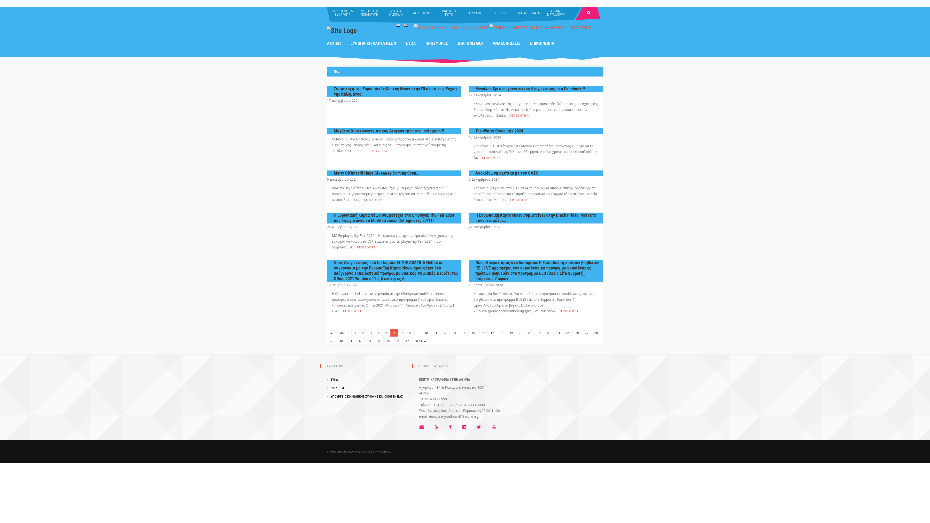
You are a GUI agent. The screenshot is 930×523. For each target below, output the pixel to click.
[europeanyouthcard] (342, 30)
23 (548, 333)
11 (435, 333)
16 (482, 333)
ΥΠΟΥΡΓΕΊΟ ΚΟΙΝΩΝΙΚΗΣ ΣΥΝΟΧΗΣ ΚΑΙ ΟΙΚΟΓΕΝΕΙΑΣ (367, 396)
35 (388, 340)
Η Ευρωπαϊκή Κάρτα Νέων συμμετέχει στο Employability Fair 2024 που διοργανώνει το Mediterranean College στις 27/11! (394, 218)
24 (558, 333)
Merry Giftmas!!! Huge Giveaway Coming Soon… (376, 173)
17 (492, 333)
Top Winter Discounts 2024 (499, 130)
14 (463, 333)
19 (511, 333)
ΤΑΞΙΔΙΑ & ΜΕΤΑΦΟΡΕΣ (556, 13)
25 (567, 333)
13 (454, 333)
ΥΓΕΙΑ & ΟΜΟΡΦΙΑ (396, 13)
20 (520, 333)
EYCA (411, 43)
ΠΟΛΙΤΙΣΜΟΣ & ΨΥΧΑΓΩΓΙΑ (342, 13)
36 (397, 340)
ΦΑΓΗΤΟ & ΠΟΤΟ (449, 13)
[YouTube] (495, 427)
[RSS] (437, 427)
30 (341, 340)
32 (360, 340)
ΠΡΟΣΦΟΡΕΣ (437, 43)
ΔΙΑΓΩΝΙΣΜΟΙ (470, 43)
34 (378, 340)
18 (501, 333)
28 (596, 333)
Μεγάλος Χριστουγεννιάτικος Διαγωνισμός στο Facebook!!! (530, 88)
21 (530, 333)
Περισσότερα (519, 116)
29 (331, 340)
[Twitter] (480, 427)
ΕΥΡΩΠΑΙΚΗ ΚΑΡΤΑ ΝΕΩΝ (373, 43)
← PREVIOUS (339, 333)
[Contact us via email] (424, 427)
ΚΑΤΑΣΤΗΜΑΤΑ (529, 13)
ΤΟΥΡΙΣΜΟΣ (475, 13)
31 (350, 340)
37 (407, 340)
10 (426, 333)
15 (473, 333)
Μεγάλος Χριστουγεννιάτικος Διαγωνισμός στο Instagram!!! (389, 130)
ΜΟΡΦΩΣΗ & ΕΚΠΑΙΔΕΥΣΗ (369, 13)
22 (539, 333)
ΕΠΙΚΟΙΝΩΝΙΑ (542, 43)
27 (586, 333)
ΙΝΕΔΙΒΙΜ (337, 388)
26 (577, 333)
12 (445, 333)
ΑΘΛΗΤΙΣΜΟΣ (422, 13)
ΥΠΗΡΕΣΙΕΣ (502, 13)
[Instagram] (465, 427)
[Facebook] (451, 427)
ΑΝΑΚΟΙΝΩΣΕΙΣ (506, 43)
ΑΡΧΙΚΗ (334, 43)
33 (369, 340)
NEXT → (420, 340)
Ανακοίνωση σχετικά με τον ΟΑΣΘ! (507, 173)
